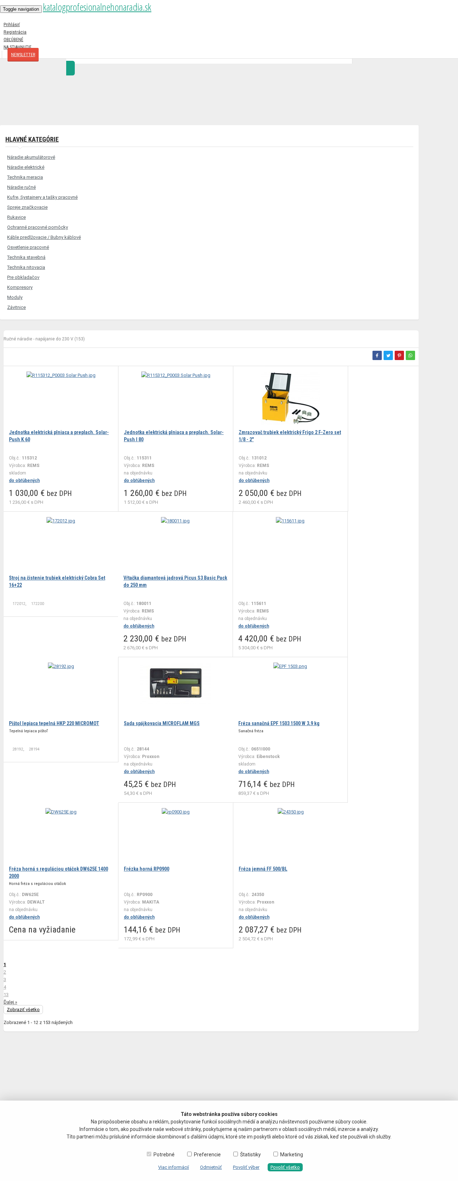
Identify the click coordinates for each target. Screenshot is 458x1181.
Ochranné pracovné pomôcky (37, 227)
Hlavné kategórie (32, 139)
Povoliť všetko (285, 1167)
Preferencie (207, 1154)
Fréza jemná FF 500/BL (263, 869)
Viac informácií (173, 1167)
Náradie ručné (21, 187)
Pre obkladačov (23, 277)
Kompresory (20, 287)
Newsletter (23, 54)
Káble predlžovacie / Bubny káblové (44, 237)
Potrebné (164, 1154)
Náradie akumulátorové (31, 157)
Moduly (15, 297)
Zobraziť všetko (23, 1009)
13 (6, 994)
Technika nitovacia (26, 267)
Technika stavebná (26, 257)
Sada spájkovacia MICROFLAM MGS (162, 723)
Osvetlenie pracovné (28, 247)
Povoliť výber (246, 1167)
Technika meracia (25, 177)
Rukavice (16, 217)
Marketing (291, 1154)
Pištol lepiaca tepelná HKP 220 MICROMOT (54, 723)
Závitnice (16, 307)
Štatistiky (250, 1154)
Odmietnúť (211, 1167)
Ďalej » (10, 1002)
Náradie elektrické (25, 167)
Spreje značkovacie (27, 207)
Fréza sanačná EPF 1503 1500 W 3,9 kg (279, 723)
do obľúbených (24, 480)
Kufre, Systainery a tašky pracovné (42, 197)
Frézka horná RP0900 (146, 869)
